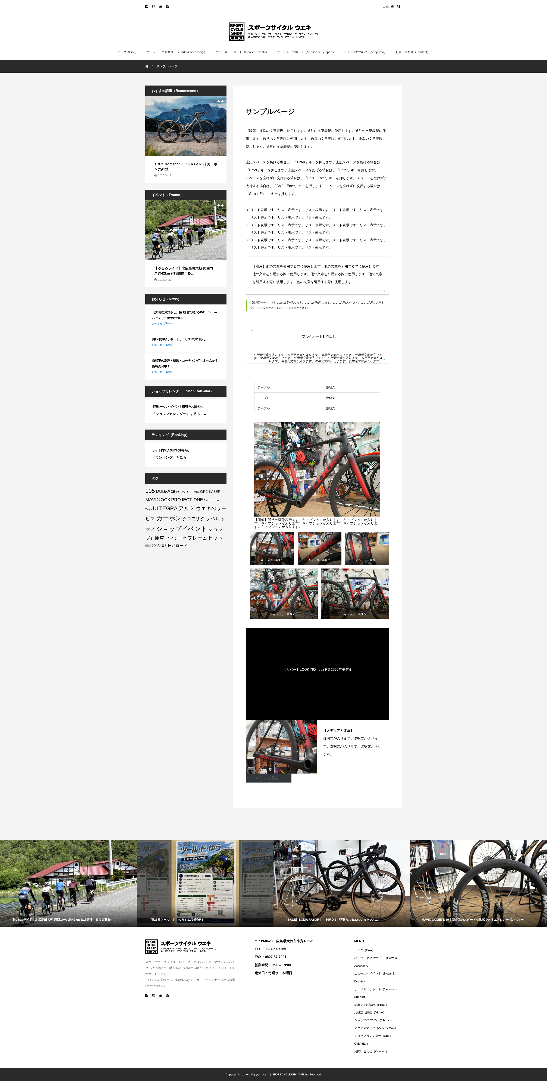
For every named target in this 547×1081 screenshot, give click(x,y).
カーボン (169, 518)
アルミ (186, 508)
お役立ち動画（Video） (370, 1012)
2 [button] (219, 101)
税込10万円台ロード (169, 545)
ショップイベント (181, 528)
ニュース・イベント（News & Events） (242, 52)
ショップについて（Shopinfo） (375, 1020)
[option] (185, 139)
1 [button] (215, 101)
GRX (204, 491)
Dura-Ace (165, 491)
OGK (165, 499)
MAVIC (152, 499)
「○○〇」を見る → (268, 778)
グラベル (210, 518)
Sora (216, 500)
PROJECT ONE (187, 499)
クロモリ (191, 518)
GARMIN (193, 491)
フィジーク (176, 538)
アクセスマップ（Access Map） (376, 1028)
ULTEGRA (165, 508)
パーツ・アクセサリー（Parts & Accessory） (177, 52)
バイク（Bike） (127, 52)
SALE (208, 500)
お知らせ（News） (163, 323)
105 (150, 490)
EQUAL (181, 491)
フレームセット (205, 538)
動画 (148, 546)
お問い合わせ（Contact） (413, 52)
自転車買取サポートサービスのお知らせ (179, 339)
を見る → (179, 414)
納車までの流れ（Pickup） (372, 1004)
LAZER (215, 491)
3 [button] (222, 101)
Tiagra (148, 509)
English (389, 6)
